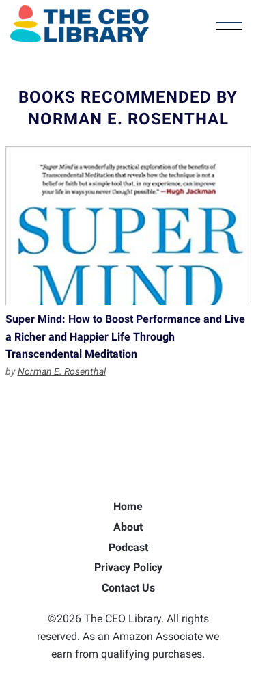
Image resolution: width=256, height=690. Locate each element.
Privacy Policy (128, 567)
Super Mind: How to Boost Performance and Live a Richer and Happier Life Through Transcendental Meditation (128, 225)
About (128, 526)
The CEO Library (79, 23)
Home (128, 506)
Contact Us (128, 587)
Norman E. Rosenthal (62, 371)
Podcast (128, 547)
